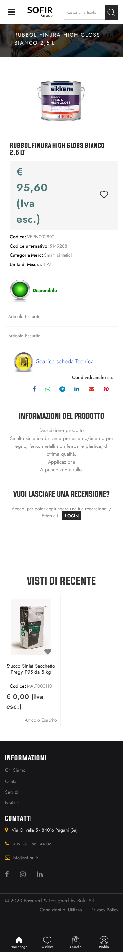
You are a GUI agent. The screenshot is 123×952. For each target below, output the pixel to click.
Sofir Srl (85, 900)
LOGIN (72, 516)
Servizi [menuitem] (11, 792)
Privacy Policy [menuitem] (104, 909)
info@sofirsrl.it (25, 858)
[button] (111, 12)
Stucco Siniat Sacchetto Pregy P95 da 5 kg (31, 669)
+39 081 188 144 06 (32, 844)
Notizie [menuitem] (12, 803)
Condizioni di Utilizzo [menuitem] (61, 909)
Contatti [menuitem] (12, 781)
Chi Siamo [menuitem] (15, 770)
